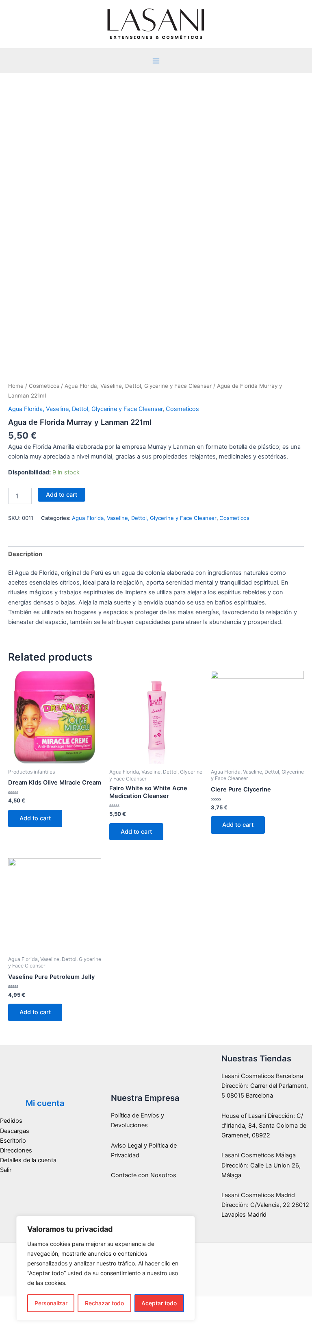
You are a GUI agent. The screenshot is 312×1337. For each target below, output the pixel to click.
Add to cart (61, 494)
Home (16, 386)
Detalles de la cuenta (28, 1160)
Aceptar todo (159, 1303)
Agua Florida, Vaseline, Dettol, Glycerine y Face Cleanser (138, 386)
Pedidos (11, 1120)
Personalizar (51, 1303)
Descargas (14, 1131)
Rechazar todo (104, 1303)
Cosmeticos (44, 386)
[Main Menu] (156, 61)
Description (25, 554)
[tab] (25, 554)
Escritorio (13, 1140)
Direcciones (16, 1150)
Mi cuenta (45, 1103)
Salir (5, 1170)
